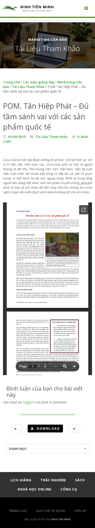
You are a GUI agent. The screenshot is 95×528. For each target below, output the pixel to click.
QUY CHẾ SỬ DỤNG (50, 511)
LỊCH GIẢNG (20, 480)
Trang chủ (11, 82)
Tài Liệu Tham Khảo (28, 87)
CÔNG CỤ (69, 489)
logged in (29, 402)
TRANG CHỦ (18, 511)
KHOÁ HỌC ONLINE (34, 489)
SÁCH (80, 480)
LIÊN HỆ (80, 511)
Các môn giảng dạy (38, 82)
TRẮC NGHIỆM (53, 480)
